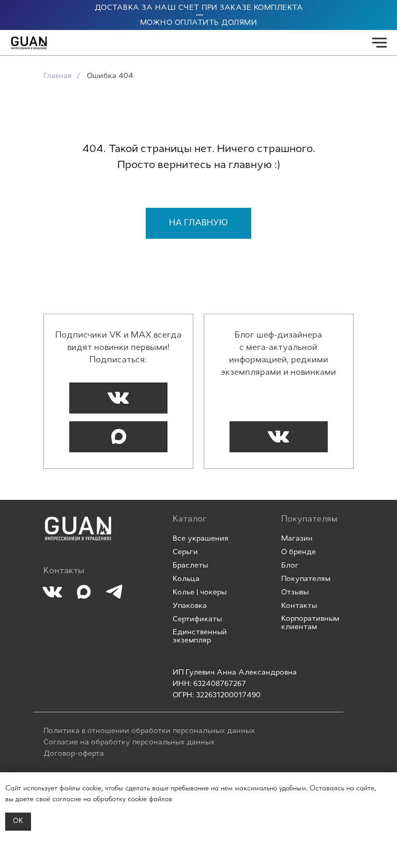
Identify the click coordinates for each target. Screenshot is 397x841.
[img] (78, 528)
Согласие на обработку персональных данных (129, 742)
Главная (57, 76)
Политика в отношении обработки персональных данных (149, 731)
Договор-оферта (73, 754)
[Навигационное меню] (379, 43)
